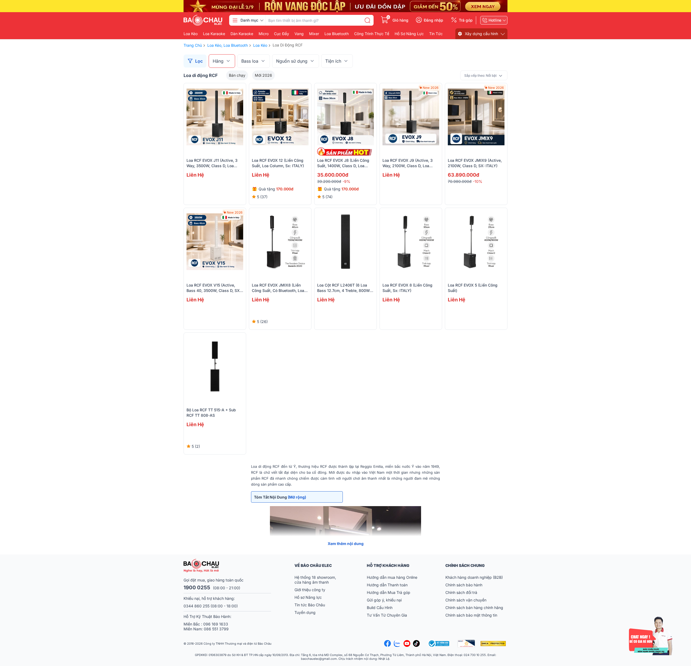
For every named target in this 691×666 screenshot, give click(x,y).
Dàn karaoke (242, 34)
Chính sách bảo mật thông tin (471, 615)
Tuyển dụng (305, 612)
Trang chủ (193, 45)
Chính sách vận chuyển (465, 600)
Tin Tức (436, 34)
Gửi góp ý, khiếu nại (384, 600)
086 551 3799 (216, 629)
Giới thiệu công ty (309, 589)
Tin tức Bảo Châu (309, 605)
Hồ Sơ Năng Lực (409, 34)
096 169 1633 (215, 624)
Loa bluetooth (336, 34)
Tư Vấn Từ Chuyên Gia (387, 615)
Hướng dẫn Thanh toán (387, 585)
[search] (367, 20)
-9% (346, 181)
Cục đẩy (281, 34)
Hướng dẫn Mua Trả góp (388, 592)
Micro (264, 34)
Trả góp (466, 20)
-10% (477, 181)
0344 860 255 (196, 606)
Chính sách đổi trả (461, 592)
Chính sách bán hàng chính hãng (474, 607)
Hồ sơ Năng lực (308, 597)
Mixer (314, 34)
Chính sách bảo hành (463, 585)
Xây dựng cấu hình (481, 33)
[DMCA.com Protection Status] (493, 643)
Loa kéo (191, 34)
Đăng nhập (433, 20)
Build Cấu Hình (379, 607)
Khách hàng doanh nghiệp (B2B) (474, 577)
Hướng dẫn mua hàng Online (392, 577)
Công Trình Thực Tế (371, 34)
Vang (299, 34)
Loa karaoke (214, 34)
